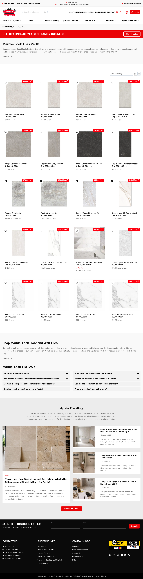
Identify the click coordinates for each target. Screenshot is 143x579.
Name (52, 523)
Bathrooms (90, 21)
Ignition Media (101, 576)
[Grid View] (135, 73)
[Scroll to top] (138, 571)
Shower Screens (70, 21)
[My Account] (117, 12)
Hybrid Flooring (52, 21)
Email (85, 523)
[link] (135, 12)
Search (46, 12)
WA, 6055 (8, 555)
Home (5, 27)
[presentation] (36, 448)
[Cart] (126, 12)
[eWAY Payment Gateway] (124, 545)
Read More (7, 56)
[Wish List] (122, 12)
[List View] (138, 73)
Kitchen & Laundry (11, 21)
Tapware (110, 21)
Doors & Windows (129, 21)
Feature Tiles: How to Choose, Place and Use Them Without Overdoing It (118, 430)
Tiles (31, 21)
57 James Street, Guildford (15, 552)
